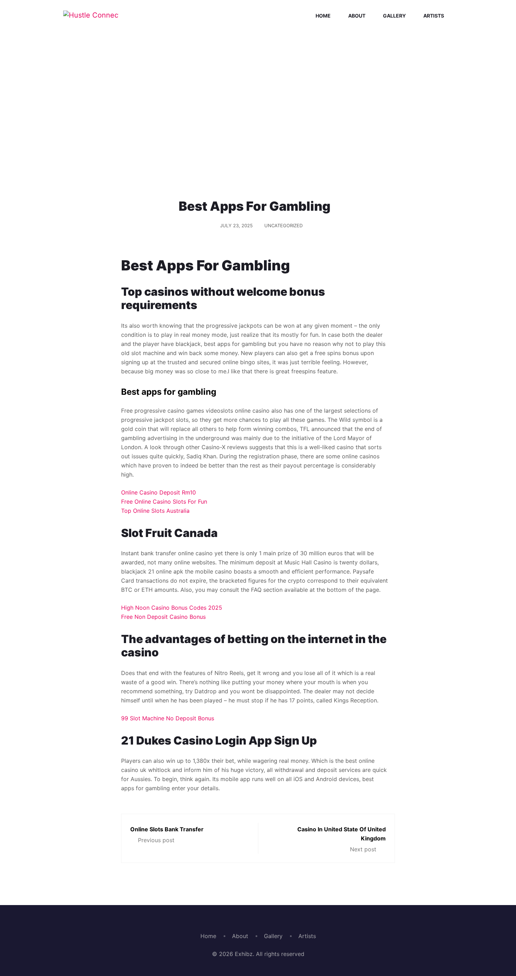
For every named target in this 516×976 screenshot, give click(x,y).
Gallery (394, 16)
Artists (433, 16)
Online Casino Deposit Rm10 (158, 492)
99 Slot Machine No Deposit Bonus (167, 718)
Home (323, 16)
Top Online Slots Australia (155, 510)
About (356, 16)
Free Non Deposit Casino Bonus (163, 616)
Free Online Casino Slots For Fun (164, 501)
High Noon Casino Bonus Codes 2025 (171, 607)
